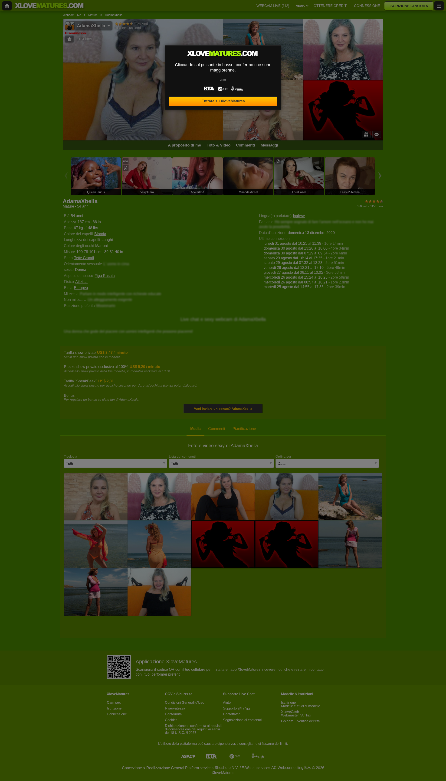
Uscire (223, 79)
